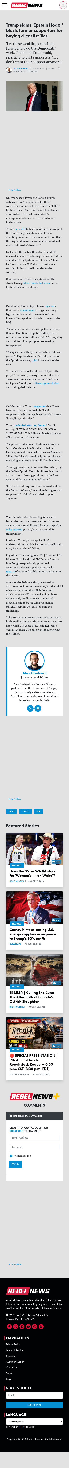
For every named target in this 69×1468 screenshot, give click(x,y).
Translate (29, 1426)
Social (9, 1373)
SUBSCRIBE (16, 1131)
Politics (25, 811)
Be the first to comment (25, 71)
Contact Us (11, 1367)
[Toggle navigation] (4, 5)
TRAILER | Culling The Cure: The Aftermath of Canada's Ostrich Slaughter (32, 997)
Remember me (22, 1155)
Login (9, 1379)
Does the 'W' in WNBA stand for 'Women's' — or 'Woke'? (33, 873)
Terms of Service (14, 1350)
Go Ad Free (15, 189)
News (11, 811)
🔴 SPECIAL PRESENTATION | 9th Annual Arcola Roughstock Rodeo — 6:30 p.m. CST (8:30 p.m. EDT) (34, 1062)
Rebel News (15, 944)
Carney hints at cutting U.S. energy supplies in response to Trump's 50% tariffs (33, 934)
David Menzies (17, 881)
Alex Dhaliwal (20, 68)
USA (38, 811)
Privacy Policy (13, 1344)
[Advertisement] (34, 153)
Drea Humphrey (17, 1007)
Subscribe (11, 1356)
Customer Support (15, 1361)
